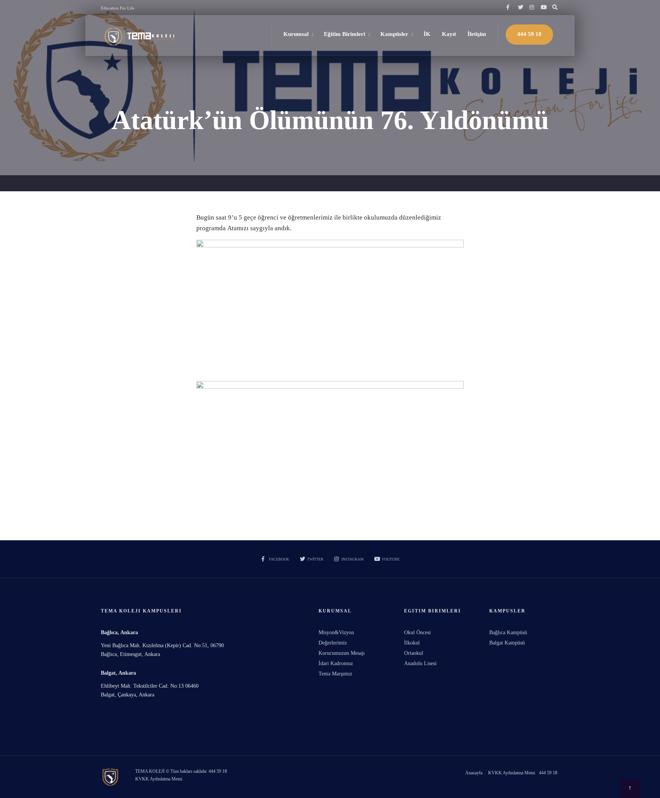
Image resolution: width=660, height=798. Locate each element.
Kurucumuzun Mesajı (342, 653)
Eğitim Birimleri (344, 34)
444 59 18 (529, 34)
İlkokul (412, 643)
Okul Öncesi (417, 632)
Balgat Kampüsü (507, 643)
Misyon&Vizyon (336, 632)
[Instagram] (531, 7)
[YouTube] (542, 7)
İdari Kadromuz (336, 663)
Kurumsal (296, 34)
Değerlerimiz (333, 643)
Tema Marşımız (335, 674)
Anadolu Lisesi (420, 663)
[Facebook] (508, 7)
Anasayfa (473, 772)
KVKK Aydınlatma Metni (511, 772)
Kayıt (449, 34)
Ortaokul (413, 653)
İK (427, 34)
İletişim (476, 34)
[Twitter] (519, 7)
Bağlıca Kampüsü (508, 632)
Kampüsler (394, 34)
